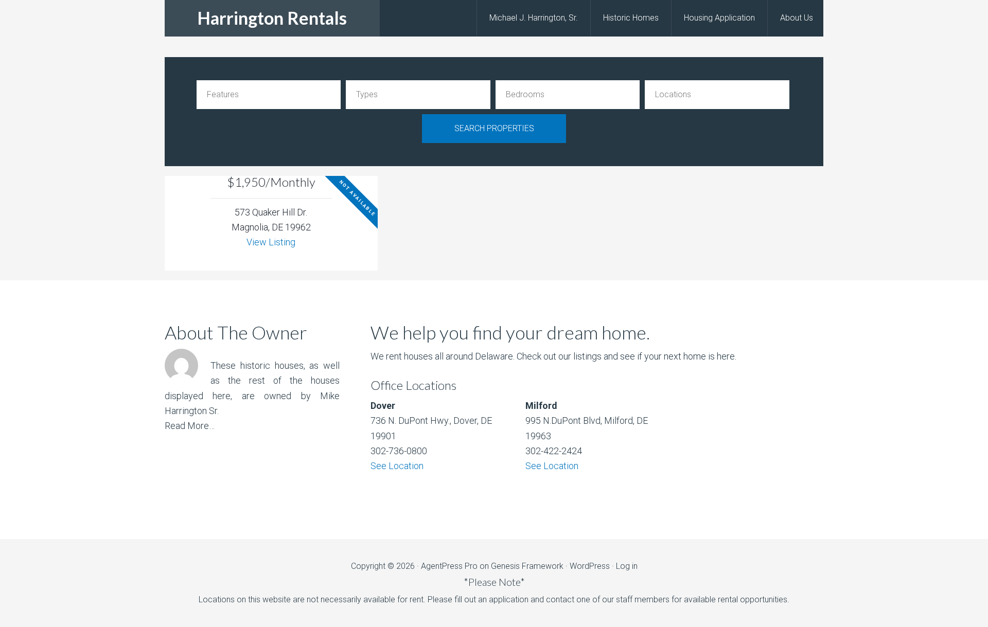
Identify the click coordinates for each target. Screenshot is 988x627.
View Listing (270, 242)
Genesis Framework (527, 566)
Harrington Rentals (272, 17)
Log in (627, 566)
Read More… (190, 425)
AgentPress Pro (449, 566)
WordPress (590, 566)
